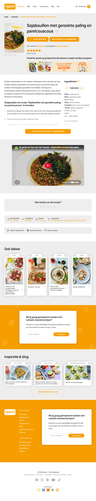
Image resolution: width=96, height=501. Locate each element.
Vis (75, 220)
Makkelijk (28, 220)
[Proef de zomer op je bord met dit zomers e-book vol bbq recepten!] (59, 67)
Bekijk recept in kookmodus (64, 39)
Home (6, 17)
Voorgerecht (81, 220)
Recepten (15, 17)
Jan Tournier (41, 46)
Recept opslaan (52, 230)
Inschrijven (61, 334)
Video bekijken (39, 39)
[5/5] (34, 50)
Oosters (66, 220)
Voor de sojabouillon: (71, 121)
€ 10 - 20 (42, 220)
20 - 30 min (14, 220)
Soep (72, 220)
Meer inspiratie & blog (48, 392)
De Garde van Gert (62, 46)
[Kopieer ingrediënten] (78, 81)
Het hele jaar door (57, 220)
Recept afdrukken (36, 230)
